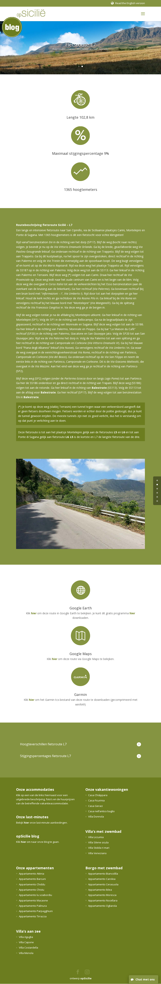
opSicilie (85, 978)
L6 (123, 432)
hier (34, 613)
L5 (115, 432)
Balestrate (99, 388)
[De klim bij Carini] (80, 548)
